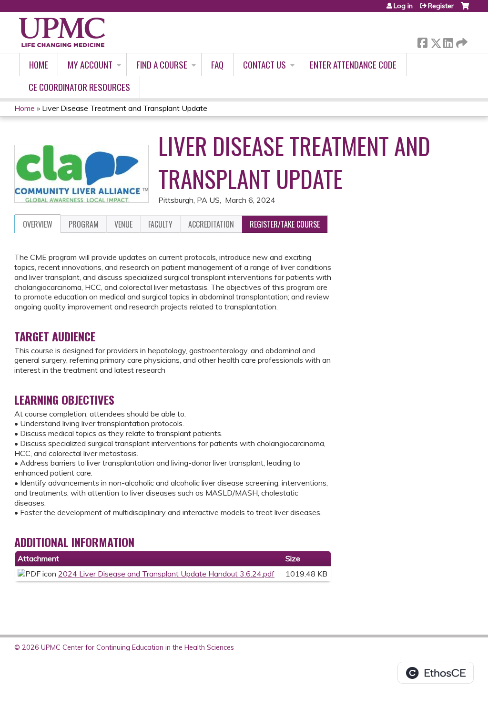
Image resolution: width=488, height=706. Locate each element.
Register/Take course (285, 224)
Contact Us (264, 64)
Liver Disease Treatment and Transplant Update (124, 108)
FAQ (217, 64)
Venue (123, 224)
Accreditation (211, 224)
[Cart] (465, 9)
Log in (403, 5)
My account (90, 64)
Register (441, 5)
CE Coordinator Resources (79, 87)
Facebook (422, 41)
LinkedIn (448, 41)
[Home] (62, 32)
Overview (37, 224)
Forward (461, 41)
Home (38, 64)
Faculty (160, 224)
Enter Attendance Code (353, 64)
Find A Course (161, 64)
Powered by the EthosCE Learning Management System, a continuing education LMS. (435, 673)
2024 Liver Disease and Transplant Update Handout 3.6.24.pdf (166, 573)
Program (84, 224)
